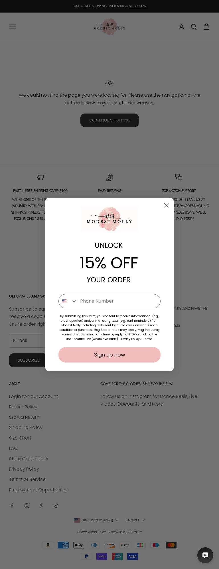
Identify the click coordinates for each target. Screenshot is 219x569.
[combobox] (68, 301)
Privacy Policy (129, 339)
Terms (148, 339)
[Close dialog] (166, 205)
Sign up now (109, 354)
